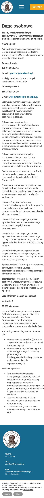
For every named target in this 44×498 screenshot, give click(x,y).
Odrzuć (18, 494)
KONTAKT (37, 7)
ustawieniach (28, 490)
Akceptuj (7, 494)
